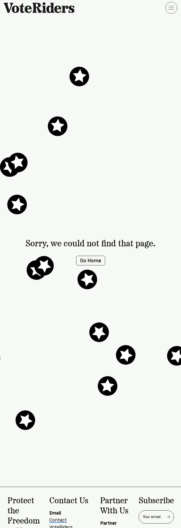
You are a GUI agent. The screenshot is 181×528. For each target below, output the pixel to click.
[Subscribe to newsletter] (168, 516)
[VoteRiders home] (41, 7)
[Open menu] (171, 8)
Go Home (90, 261)
